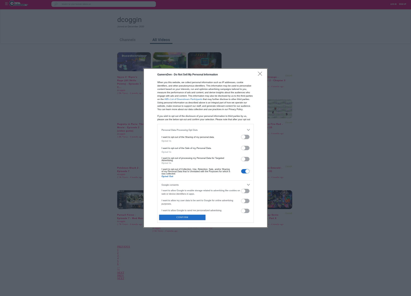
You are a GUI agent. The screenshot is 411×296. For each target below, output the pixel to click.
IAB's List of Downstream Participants (183, 99)
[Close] (261, 75)
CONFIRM (182, 217)
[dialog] (205, 148)
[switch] (245, 137)
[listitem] (205, 130)
